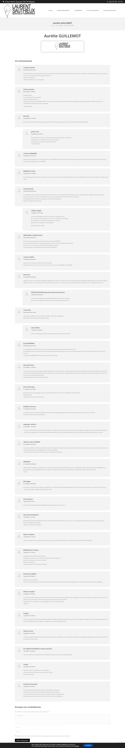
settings (77, 746)
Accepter (88, 745)
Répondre (106, 82)
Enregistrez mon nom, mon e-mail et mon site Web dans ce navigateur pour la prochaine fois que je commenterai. (43, 736)
